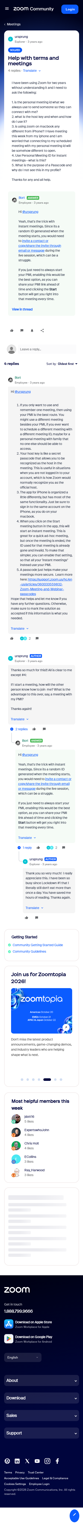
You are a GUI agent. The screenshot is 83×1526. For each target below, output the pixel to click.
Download (16, 1398)
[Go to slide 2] (28, 1080)
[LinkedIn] (17, 1461)
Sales (11, 1415)
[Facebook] (57, 1461)
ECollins (30, 1157)
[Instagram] (47, 1461)
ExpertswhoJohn (36, 1130)
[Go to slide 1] (22, 1080)
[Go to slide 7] (61, 1080)
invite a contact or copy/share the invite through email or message (39, 246)
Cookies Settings (15, 1484)
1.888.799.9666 (18, 1311)
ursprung (21, 37)
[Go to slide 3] (33, 1080)
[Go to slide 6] (52, 1080)
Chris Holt (31, 1143)
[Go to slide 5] (45, 1080)
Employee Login (39, 1484)
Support (14, 1433)
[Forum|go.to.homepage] (33, 9)
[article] (41, 508)
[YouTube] (37, 1461)
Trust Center (36, 1472)
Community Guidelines (29, 951)
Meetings (14, 24)
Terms (8, 1472)
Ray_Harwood (34, 1170)
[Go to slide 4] (39, 1080)
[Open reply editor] (41, 349)
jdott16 (29, 1117)
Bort (22, 198)
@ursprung (30, 212)
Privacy (20, 1472)
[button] (7, 9)
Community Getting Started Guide (38, 945)
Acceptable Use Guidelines (21, 1478)
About (12, 1380)
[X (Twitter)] (27, 1461)
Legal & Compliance (55, 1478)
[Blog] (7, 1461)
